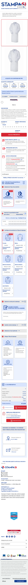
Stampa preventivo (9, 407)
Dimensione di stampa (6, 248)
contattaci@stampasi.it (8, 476)
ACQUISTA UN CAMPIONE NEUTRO (14, 78)
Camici (10, 14)
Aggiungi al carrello (22, 407)
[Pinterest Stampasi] (9, 536)
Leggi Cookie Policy (6, 578)
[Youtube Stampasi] (14, 536)
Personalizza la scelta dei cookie (19, 578)
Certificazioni (23, 96)
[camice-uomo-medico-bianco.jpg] (14, 61)
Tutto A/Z (3, 463)
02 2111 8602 (15, 170)
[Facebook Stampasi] (7, 536)
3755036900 (5, 475)
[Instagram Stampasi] (12, 536)
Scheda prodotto (13, 96)
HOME (3, 13)
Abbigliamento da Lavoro (11, 13)
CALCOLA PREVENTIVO (14, 134)
